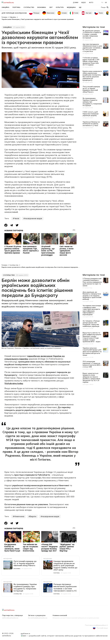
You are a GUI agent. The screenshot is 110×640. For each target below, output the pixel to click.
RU (102, 2)
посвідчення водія (33, 218)
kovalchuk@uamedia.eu (37, 618)
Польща (36, 13)
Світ (51, 7)
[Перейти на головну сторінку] (15, 2)
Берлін (33, 516)
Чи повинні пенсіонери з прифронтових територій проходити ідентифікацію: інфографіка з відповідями (92, 310)
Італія (76, 13)
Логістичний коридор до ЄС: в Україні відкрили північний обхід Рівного (91, 89)
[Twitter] (17, 225)
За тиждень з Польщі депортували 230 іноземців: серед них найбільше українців (91, 323)
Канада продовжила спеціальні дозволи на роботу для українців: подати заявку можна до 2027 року (65, 565)
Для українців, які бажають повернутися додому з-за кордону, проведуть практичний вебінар (92, 295)
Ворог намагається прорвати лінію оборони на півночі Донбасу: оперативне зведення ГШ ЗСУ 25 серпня (91, 377)
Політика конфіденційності (96, 625)
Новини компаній (60, 615)
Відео (83, 2)
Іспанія (64, 13)
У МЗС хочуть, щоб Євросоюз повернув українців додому (91, 113)
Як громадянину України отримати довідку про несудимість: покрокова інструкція (92, 101)
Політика (16, 7)
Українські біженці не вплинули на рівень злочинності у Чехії (91, 123)
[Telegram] (11, 225)
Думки (75, 2)
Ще (80, 7)
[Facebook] (6, 225)
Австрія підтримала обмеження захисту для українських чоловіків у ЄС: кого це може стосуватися (92, 47)
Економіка (41, 7)
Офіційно (5, 7)
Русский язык (102, 628)
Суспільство (29, 7)
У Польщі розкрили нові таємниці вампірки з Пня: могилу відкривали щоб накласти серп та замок (92, 282)
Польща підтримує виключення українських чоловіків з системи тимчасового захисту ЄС (65, 587)
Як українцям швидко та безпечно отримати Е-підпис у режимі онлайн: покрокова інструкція (92, 34)
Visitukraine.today (13, 383)
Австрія (88, 13)
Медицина (71, 7)
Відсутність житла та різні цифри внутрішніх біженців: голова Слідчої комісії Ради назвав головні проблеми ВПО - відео (92, 337)
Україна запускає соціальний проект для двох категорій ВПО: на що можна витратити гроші (92, 351)
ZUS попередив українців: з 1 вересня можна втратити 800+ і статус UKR (92, 364)
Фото (91, 2)
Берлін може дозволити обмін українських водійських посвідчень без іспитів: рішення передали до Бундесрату (92, 75)
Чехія (101, 13)
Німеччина (50, 13)
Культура (60, 7)
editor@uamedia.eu (10, 618)
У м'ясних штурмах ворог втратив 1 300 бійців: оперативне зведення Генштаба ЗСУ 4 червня (91, 61)
